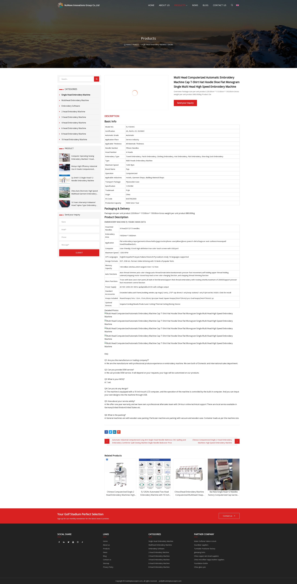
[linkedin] (64, 542)
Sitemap (106, 563)
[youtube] (73, 542)
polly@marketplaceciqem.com (170, 581)
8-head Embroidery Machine (73, 134)
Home (151, 5)
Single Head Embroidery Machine (153, 44)
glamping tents (199, 552)
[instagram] (77, 542)
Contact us (219, 5)
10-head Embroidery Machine (74, 139)
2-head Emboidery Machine (73, 111)
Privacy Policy (108, 567)
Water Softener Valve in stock (205, 541)
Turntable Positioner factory (204, 549)
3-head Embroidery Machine (73, 117)
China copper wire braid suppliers (206, 556)
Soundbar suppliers (201, 545)
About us (164, 5)
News (195, 5)
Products (179, 5)
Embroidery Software (70, 106)
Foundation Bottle (201, 563)
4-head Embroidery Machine (73, 122)
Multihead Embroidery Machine (75, 100)
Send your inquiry (185, 102)
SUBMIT (79, 252)
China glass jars (200, 567)
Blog (205, 5)
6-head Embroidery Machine (73, 128)
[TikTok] (82, 542)
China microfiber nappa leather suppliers (209, 560)
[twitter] (68, 542)
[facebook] (59, 542)
